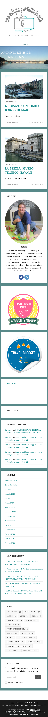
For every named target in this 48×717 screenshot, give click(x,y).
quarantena (34, 642)
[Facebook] (21, 277)
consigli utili (14, 620)
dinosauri (31, 620)
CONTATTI (42, 705)
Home (12, 703)
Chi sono (19, 703)
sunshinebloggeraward (19, 646)
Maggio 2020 (10, 494)
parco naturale (26, 637)
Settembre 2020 (11, 485)
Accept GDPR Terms (16, 683)
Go (38, 677)
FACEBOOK (12, 383)
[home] (2, 63)
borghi (11, 616)
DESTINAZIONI (11, 102)
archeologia (14, 612)
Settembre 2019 (11, 530)
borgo (24, 616)
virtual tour (30, 650)
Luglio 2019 (9, 539)
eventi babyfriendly (17, 629)
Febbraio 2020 (10, 507)
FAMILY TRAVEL (30, 705)
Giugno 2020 (10, 490)
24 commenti (12, 185)
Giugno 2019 (10, 543)
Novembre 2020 (11, 481)
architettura (32, 612)
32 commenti (12, 122)
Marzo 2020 (9, 503)
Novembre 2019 (11, 521)
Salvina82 (8, 430)
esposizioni (13, 625)
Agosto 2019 (10, 534)
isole (10, 637)
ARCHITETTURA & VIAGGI (12, 705)
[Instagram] (26, 277)
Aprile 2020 (9, 498)
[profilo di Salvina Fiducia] (23, 354)
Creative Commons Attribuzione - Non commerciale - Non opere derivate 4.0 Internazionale (24, 712)
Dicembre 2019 (10, 516)
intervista (28, 633)
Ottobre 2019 (10, 525)
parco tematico (15, 642)
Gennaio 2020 (10, 512)
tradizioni (13, 650)
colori (36, 616)
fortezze (12, 633)
